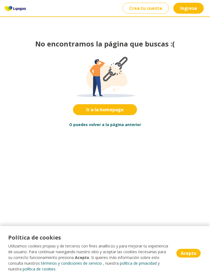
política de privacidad (138, 263)
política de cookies (39, 269)
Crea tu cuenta (145, 8)
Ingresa (188, 8)
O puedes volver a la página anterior (105, 124)
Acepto (188, 253)
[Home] (15, 8)
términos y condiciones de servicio (71, 263)
